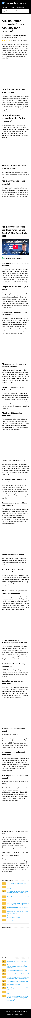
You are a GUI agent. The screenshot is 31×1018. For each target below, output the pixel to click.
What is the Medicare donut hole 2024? (17, 981)
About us (10, 1014)
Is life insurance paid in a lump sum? (17, 961)
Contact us (20, 7)
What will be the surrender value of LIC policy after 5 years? (17, 912)
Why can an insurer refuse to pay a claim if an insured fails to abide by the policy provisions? (18, 966)
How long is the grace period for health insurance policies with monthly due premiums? (17, 892)
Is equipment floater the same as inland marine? (18, 908)
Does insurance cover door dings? (16, 900)
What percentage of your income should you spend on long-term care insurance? (18, 977)
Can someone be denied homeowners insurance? (17, 887)
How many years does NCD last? (16, 920)
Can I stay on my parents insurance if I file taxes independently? (17, 916)
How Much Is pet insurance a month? (17, 970)
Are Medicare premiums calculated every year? (18, 992)
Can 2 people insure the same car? (16, 883)
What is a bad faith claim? (14, 984)
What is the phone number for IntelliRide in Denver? (18, 988)
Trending (4, 7)
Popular (12, 7)
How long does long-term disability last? (18, 973)
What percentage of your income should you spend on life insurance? (18, 904)
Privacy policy (19, 1014)
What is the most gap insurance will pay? (18, 896)
